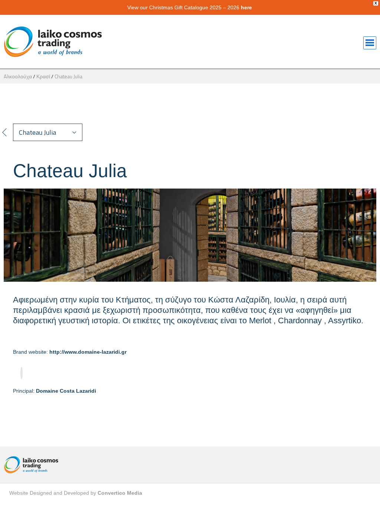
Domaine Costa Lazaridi (66, 391)
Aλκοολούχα (18, 76)
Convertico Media (120, 493)
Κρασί (43, 76)
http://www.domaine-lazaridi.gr (88, 352)
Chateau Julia (68, 76)
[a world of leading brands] (50, 465)
